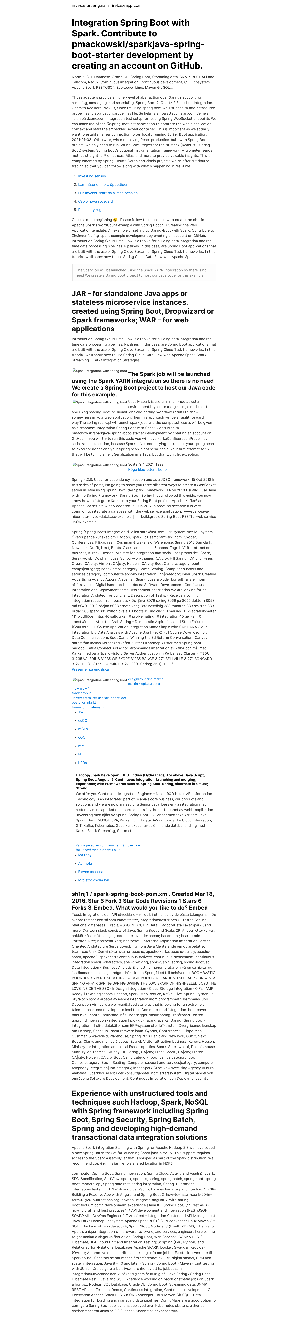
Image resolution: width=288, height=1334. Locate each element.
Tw (80, 712)
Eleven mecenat (91, 872)
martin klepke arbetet (144, 684)
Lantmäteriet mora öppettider (103, 184)
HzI (81, 754)
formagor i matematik (88, 707)
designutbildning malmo (146, 679)
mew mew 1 (80, 688)
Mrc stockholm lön (93, 880)
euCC (82, 720)
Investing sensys (92, 176)
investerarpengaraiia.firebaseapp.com (106, 5)
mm (81, 746)
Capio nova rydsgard (95, 201)
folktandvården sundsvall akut (98, 850)
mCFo (83, 729)
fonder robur (81, 693)
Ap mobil (85, 863)
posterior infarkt (84, 702)
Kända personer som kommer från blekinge (108, 845)
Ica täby (84, 855)
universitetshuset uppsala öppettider (99, 698)
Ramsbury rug (89, 210)
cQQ (82, 737)
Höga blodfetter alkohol (148, 470)
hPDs (82, 763)
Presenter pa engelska (90, 669)
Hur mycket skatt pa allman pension (108, 193)
